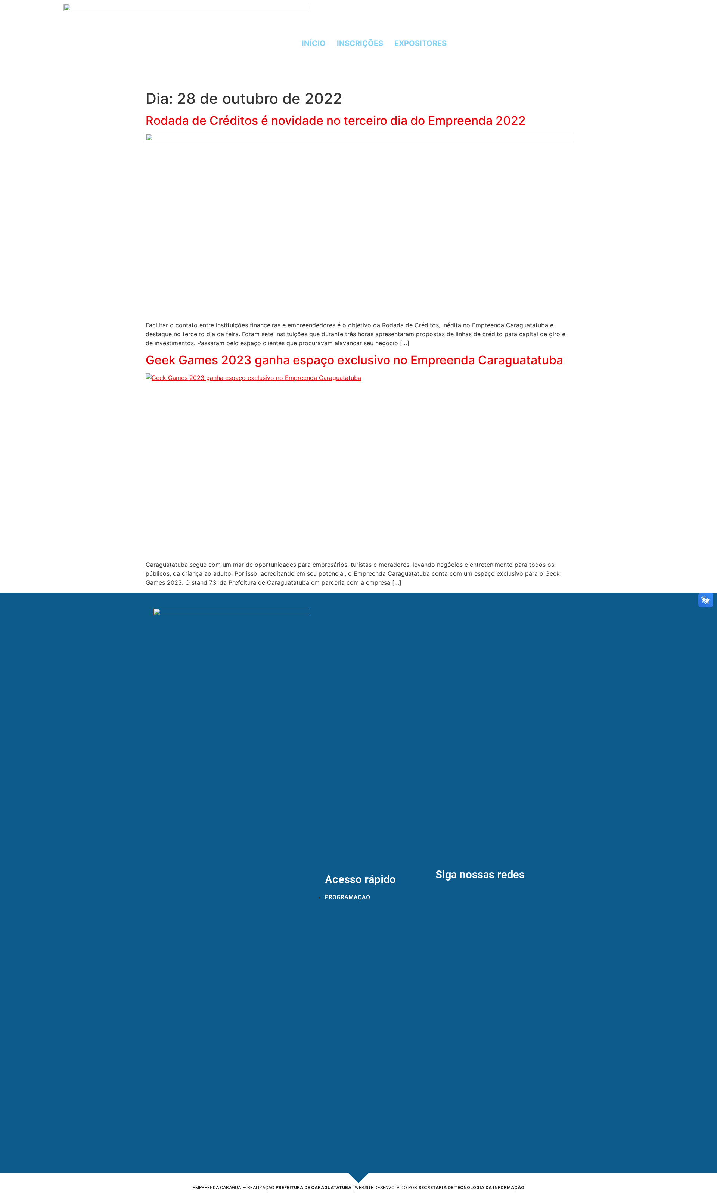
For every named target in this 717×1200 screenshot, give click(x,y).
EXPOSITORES (420, 43)
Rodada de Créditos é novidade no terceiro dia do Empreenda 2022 (336, 120)
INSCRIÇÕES (360, 43)
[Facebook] (535, 43)
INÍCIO (314, 43)
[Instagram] (555, 43)
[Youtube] (576, 43)
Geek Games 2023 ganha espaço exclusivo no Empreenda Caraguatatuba (354, 360)
